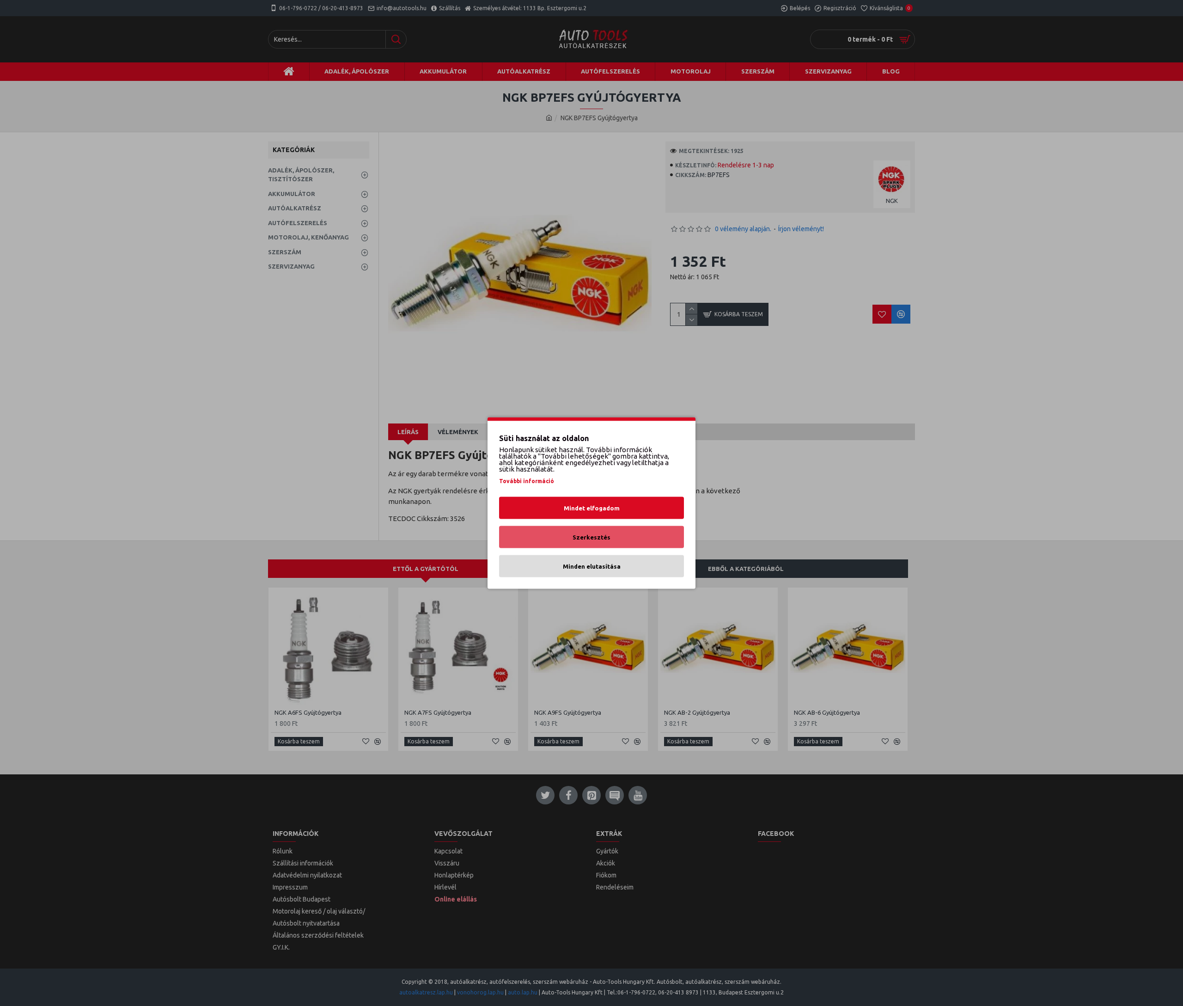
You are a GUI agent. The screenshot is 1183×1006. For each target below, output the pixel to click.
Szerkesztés (591, 537)
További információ (526, 481)
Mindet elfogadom (592, 508)
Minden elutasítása (592, 566)
